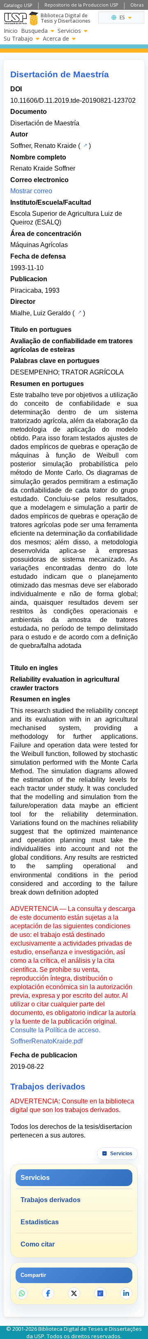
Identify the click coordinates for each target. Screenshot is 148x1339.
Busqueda (34, 31)
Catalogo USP (18, 5)
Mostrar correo (31, 190)
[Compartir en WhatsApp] (22, 1293)
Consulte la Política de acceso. (55, 1030)
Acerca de (56, 38)
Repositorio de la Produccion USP (81, 4)
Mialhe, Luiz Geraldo (40, 313)
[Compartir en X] (74, 1293)
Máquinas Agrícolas (39, 244)
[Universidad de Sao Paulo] (15, 18)
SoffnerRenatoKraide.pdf (46, 1041)
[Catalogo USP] (84, 145)
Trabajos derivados (51, 1199)
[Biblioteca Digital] (33, 18)
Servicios (69, 31)
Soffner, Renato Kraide (43, 145)
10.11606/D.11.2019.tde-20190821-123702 (73, 100)
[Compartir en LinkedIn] (126, 1293)
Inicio (11, 31)
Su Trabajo (18, 38)
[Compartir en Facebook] (48, 1293)
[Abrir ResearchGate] (100, 1293)
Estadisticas (40, 1222)
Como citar (38, 1244)
